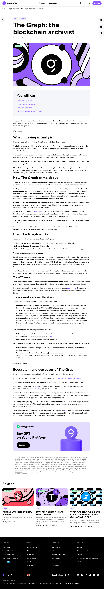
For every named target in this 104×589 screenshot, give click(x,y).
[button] (51, 436)
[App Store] (65, 575)
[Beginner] (18, 505)
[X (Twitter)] (78, 575)
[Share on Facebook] (101, 27)
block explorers (38, 211)
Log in (88, 3)
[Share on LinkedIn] (101, 33)
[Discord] (98, 575)
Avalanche (36, 389)
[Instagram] (86, 575)
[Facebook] (82, 575)
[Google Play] (69, 575)
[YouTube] (94, 575)
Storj (65, 410)
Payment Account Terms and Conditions (47, 470)
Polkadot (52, 336)
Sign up (97, 3)
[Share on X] (101, 20)
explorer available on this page (69, 378)
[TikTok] (90, 575)
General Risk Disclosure (34, 464)
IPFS (72, 410)
